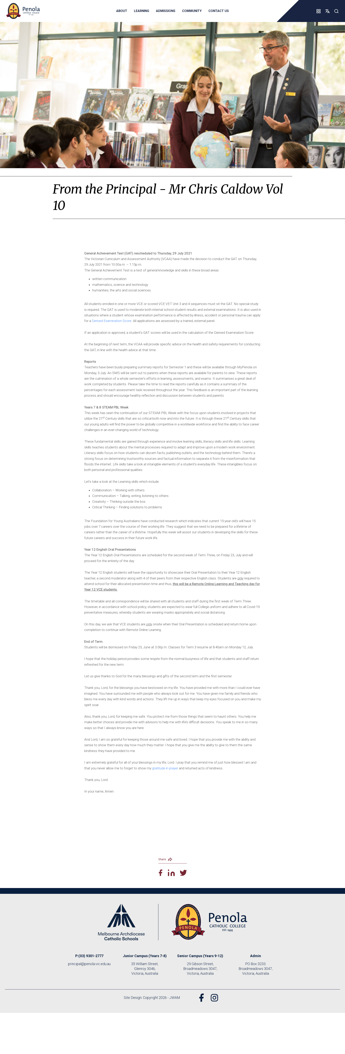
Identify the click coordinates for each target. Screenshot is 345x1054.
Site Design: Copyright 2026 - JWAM (152, 997)
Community (192, 11)
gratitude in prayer (165, 768)
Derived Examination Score (111, 321)
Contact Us (218, 11)
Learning (141, 11)
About (121, 11)
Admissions (165, 11)
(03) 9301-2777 (90, 956)
